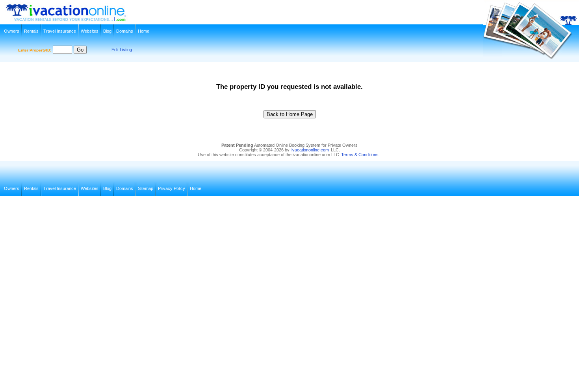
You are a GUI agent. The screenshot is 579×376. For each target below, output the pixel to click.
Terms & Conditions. (360, 154)
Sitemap (145, 188)
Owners (11, 31)
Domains (124, 31)
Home (143, 31)
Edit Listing (121, 49)
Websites (89, 31)
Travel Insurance (59, 31)
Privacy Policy (171, 188)
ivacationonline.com (310, 149)
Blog (107, 31)
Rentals (31, 31)
